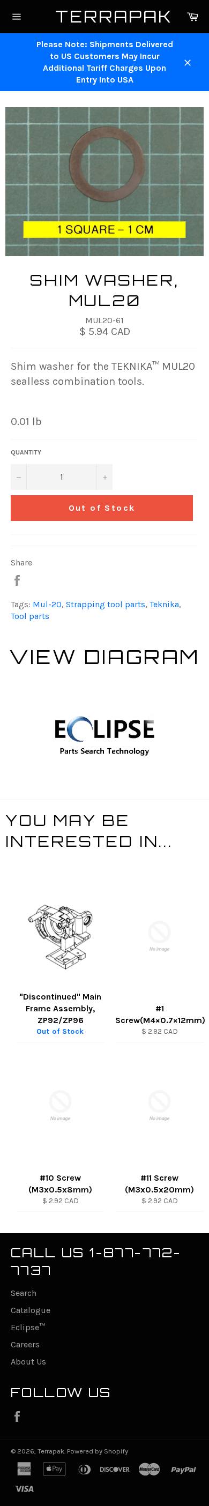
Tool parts (30, 616)
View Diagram (104, 657)
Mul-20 (47, 604)
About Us (28, 1361)
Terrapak (104, 16)
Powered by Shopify (97, 1451)
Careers (25, 1344)
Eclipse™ (28, 1327)
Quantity (26, 452)
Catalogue (30, 1310)
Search (23, 1293)
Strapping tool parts (105, 604)
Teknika (164, 604)
